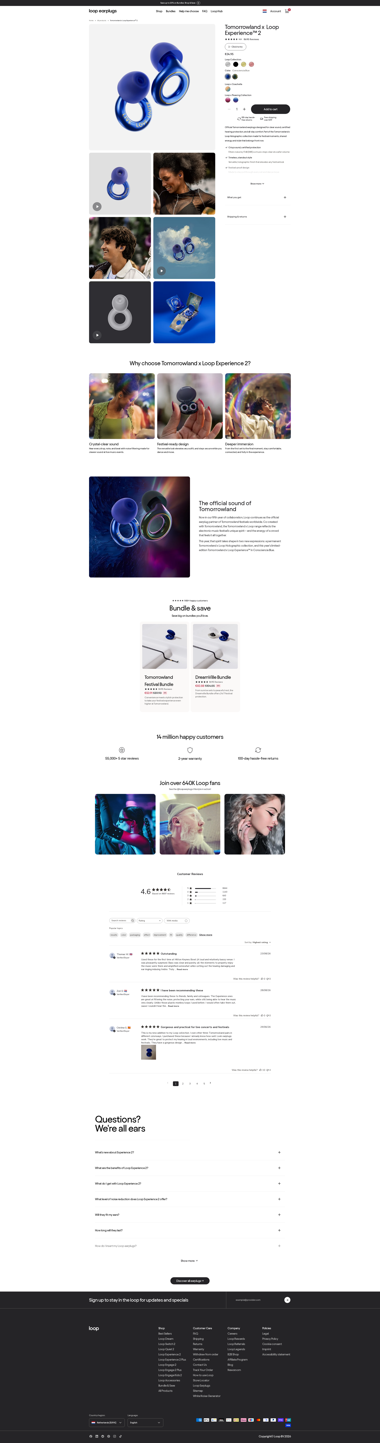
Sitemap (198, 1390)
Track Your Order (203, 1370)
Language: (133, 1415)
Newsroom (234, 1370)
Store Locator (201, 1380)
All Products (165, 1390)
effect (147, 935)
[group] (120, 184)
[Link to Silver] (228, 64)
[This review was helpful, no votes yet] (262, 978)
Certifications (201, 1359)
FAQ (195, 1333)
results (114, 935)
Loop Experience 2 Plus (172, 1359)
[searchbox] (119, 920)
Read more (182, 969)
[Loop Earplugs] (120, 1328)
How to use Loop (203, 1375)
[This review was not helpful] (267, 1070)
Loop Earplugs (201, 1385)
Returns (197, 1344)
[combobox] (150, 920)
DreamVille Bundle (213, 677)
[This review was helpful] (260, 1070)
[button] (287, 11)
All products (101, 20)
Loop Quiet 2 (166, 1349)
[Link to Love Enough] (228, 100)
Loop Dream (165, 1338)
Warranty (198, 1349)
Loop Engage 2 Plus (170, 1370)
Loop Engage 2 (167, 1364)
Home (91, 20)
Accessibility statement (276, 1354)
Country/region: (97, 1415)
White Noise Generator (206, 1396)
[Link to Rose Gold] (251, 64)
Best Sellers (165, 1333)
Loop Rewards (236, 1338)
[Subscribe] (287, 1300)
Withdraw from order (205, 1354)
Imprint (266, 1349)
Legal (265, 1333)
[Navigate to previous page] (168, 1082)
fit (171, 935)
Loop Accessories (169, 1380)
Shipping (198, 1338)
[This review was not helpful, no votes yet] (267, 978)
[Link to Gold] (244, 64)
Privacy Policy (270, 1338)
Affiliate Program (237, 1359)
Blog (230, 1364)
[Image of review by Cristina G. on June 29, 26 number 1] (148, 1052)
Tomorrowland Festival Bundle (159, 681)
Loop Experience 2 (169, 1354)
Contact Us (200, 1364)
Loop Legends (236, 1349)
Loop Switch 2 (166, 1344)
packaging (135, 935)
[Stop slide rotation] (201, 3)
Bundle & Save (166, 1385)
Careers (232, 1333)
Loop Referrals (236, 1344)
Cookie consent (272, 1344)
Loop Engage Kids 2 (170, 1375)
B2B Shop (233, 1354)
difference (191, 935)
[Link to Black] (236, 64)
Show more (205, 935)
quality (179, 935)
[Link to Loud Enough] (236, 100)
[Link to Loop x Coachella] (228, 89)
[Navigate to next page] (211, 1082)
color (123, 935)
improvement (160, 935)
